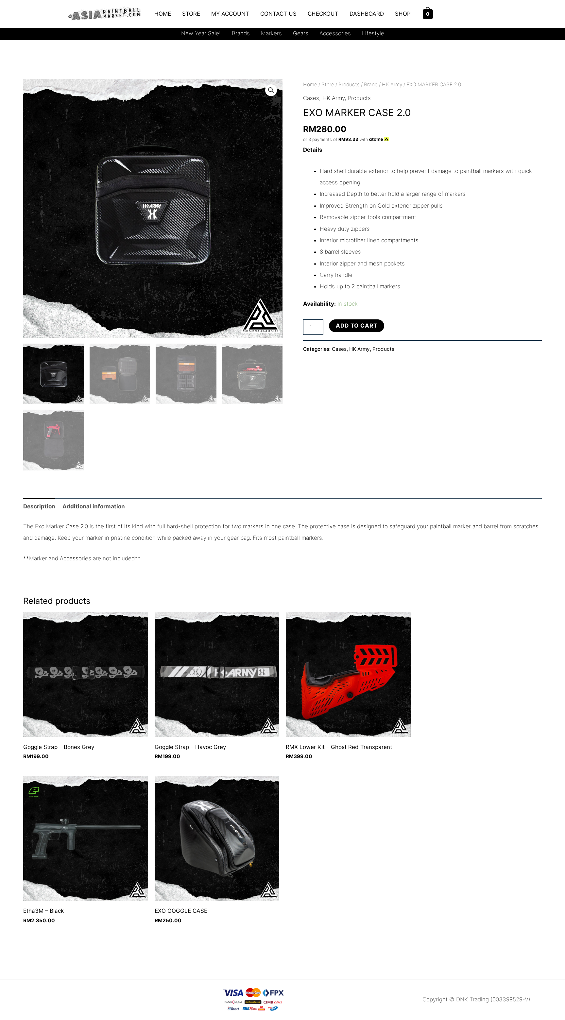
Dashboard (367, 13)
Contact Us (278, 13)
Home (162, 13)
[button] (271, 90)
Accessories (335, 33)
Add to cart (356, 325)
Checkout (323, 13)
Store (191, 13)
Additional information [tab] (93, 506)
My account (230, 13)
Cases (311, 98)
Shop (403, 13)
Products (349, 84)
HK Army (392, 84)
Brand (371, 84)
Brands (241, 33)
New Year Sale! (201, 33)
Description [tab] (39, 506)
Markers (271, 33)
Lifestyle (373, 33)
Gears (300, 33)
